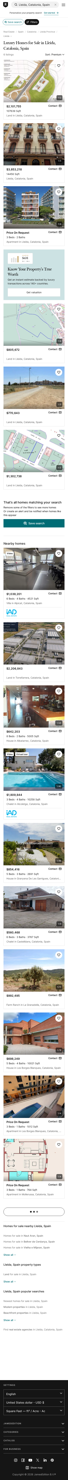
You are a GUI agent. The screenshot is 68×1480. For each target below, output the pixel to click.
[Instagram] (15, 1460)
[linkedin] (45, 1460)
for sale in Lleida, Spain (19, 1274)
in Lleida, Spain (23, 1306)
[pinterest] (52, 1460)
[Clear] (55, 5)
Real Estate (8, 31)
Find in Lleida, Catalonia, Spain (32, 1329)
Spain (21, 31)
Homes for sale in (23, 1235)
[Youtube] (30, 1460)
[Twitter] (37, 1460)
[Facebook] (23, 1460)
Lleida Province (47, 31)
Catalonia (31, 31)
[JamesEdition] (5, 5)
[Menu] (63, 5)
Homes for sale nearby (27, 1226)
